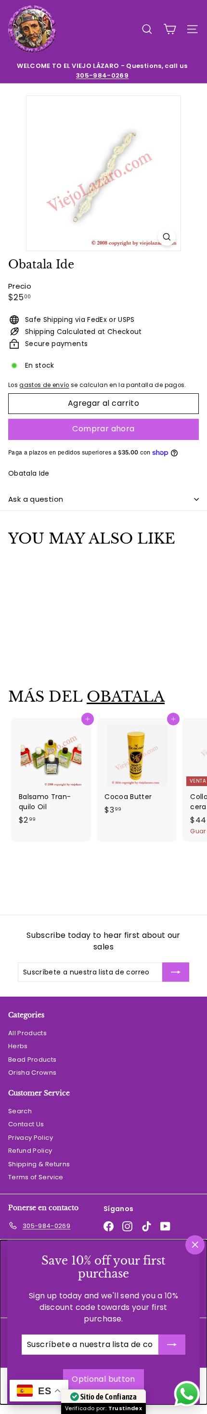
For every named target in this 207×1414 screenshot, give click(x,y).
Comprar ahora (103, 428)
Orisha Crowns (32, 1072)
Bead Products (32, 1059)
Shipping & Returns (39, 1164)
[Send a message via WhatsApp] (187, 1394)
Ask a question (35, 499)
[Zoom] (167, 237)
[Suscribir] (171, 1344)
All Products (27, 1033)
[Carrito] (169, 29)
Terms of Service (36, 1177)
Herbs (18, 1046)
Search (20, 1111)
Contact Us (26, 1124)
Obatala (126, 697)
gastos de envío (44, 385)
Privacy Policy (30, 1137)
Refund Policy (30, 1150)
